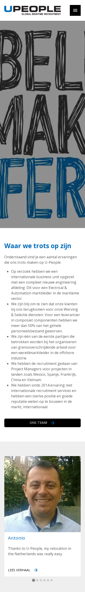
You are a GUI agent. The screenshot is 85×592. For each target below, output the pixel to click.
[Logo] (32, 10)
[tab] (33, 580)
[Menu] (75, 10)
